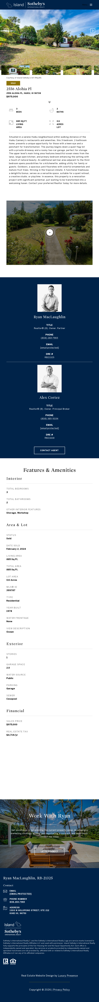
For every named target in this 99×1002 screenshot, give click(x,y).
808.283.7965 (17, 902)
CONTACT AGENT (49, 450)
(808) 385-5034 (49, 418)
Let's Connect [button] (49, 851)
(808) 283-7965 (49, 338)
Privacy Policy (61, 989)
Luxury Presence (68, 975)
